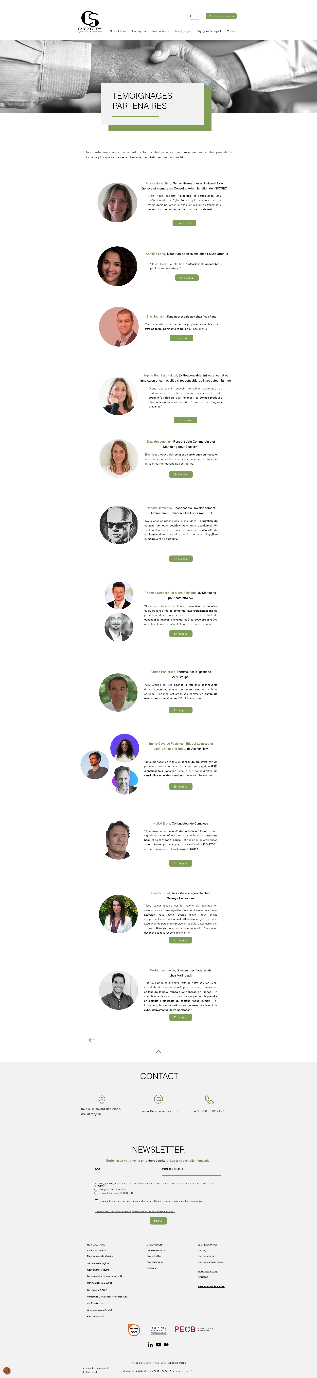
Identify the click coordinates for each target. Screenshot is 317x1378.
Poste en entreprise (172, 1169)
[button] (139, 30)
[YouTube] (158, 1344)
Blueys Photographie (155, 1362)
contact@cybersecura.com (159, 1111)
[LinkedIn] (150, 1344)
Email (98, 1169)
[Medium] (166, 1344)
